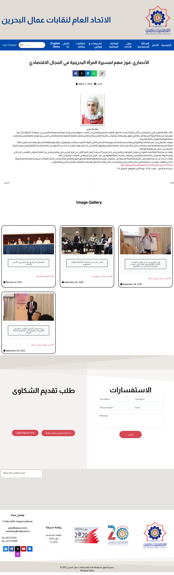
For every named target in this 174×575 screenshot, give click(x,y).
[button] (76, 73)
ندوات (161, 278)
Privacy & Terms (87, 570)
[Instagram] (17, 554)
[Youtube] (23, 549)
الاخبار (155, 44)
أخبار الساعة (48, 276)
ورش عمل (152, 278)
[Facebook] (11, 549)
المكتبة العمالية (113, 45)
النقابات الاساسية (53, 535)
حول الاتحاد (127, 45)
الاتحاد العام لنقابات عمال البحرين (56, 19)
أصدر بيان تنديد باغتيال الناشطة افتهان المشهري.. (87, 263)
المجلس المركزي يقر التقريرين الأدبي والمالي (28, 263)
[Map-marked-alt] (5, 549)
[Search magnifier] (22, 45)
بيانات (103, 276)
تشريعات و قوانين (95, 45)
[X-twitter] (17, 549)
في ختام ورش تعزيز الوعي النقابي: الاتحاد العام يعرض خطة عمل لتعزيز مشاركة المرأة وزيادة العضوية (145, 264)
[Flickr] (29, 549)
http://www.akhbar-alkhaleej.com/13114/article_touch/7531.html (147, 165)
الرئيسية (166, 44)
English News (55, 45)
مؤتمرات (95, 276)
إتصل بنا (66, 45)
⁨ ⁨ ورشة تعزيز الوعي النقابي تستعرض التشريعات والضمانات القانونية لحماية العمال (28, 330)
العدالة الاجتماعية (143, 45)
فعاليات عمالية (80, 45)
